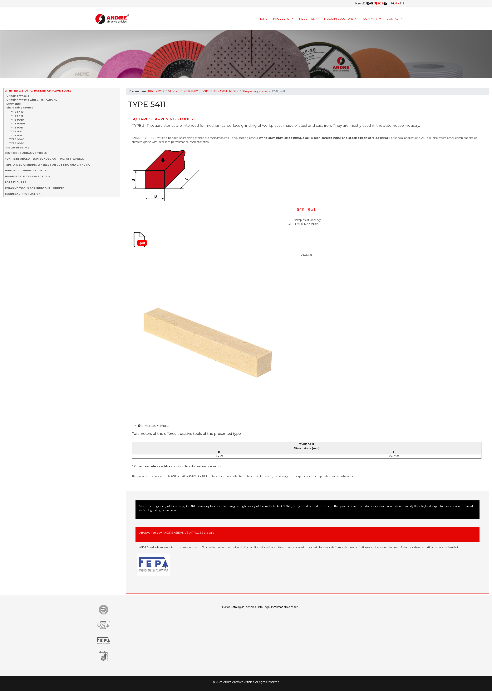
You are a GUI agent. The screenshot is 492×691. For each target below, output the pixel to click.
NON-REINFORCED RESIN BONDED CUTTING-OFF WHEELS (44, 158)
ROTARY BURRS (15, 182)
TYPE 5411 (16, 115)
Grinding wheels (17, 95)
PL (393, 3)
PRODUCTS (281, 19)
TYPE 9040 (17, 139)
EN (397, 3)
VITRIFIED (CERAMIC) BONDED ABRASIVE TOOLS (37, 90)
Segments (13, 103)
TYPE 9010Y (17, 123)
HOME (263, 19)
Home (226, 607)
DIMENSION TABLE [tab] (154, 426)
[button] (118, 91)
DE (402, 3)
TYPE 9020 (16, 131)
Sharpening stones (19, 107)
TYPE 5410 (16, 111)
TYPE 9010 (16, 119)
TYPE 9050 (16, 143)
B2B (380, 3)
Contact (292, 607)
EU (365, 3)
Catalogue (237, 607)
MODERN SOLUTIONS (339, 19)
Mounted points (17, 147)
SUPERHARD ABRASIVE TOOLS (25, 170)
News (359, 3)
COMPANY (370, 19)
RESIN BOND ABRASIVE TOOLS (25, 152)
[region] (246, 54)
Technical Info (253, 607)
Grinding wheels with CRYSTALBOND (31, 99)
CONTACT (393, 19)
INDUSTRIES (307, 19)
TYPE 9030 (16, 135)
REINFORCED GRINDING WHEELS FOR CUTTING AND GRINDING (47, 164)
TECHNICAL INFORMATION (22, 193)
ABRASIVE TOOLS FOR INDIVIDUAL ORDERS (34, 188)
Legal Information (275, 607)
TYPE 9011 (16, 127)
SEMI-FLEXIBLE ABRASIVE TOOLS (27, 176)
